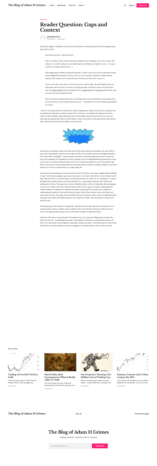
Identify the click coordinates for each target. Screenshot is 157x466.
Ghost (146, 414)
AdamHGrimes (53, 37)
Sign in (131, 5)
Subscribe (143, 5)
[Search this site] (125, 5)
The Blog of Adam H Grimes (26, 5)
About (81, 5)
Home (52, 5)
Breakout (43, 19)
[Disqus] (78, 254)
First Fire (72, 5)
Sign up (78, 414)
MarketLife (61, 5)
